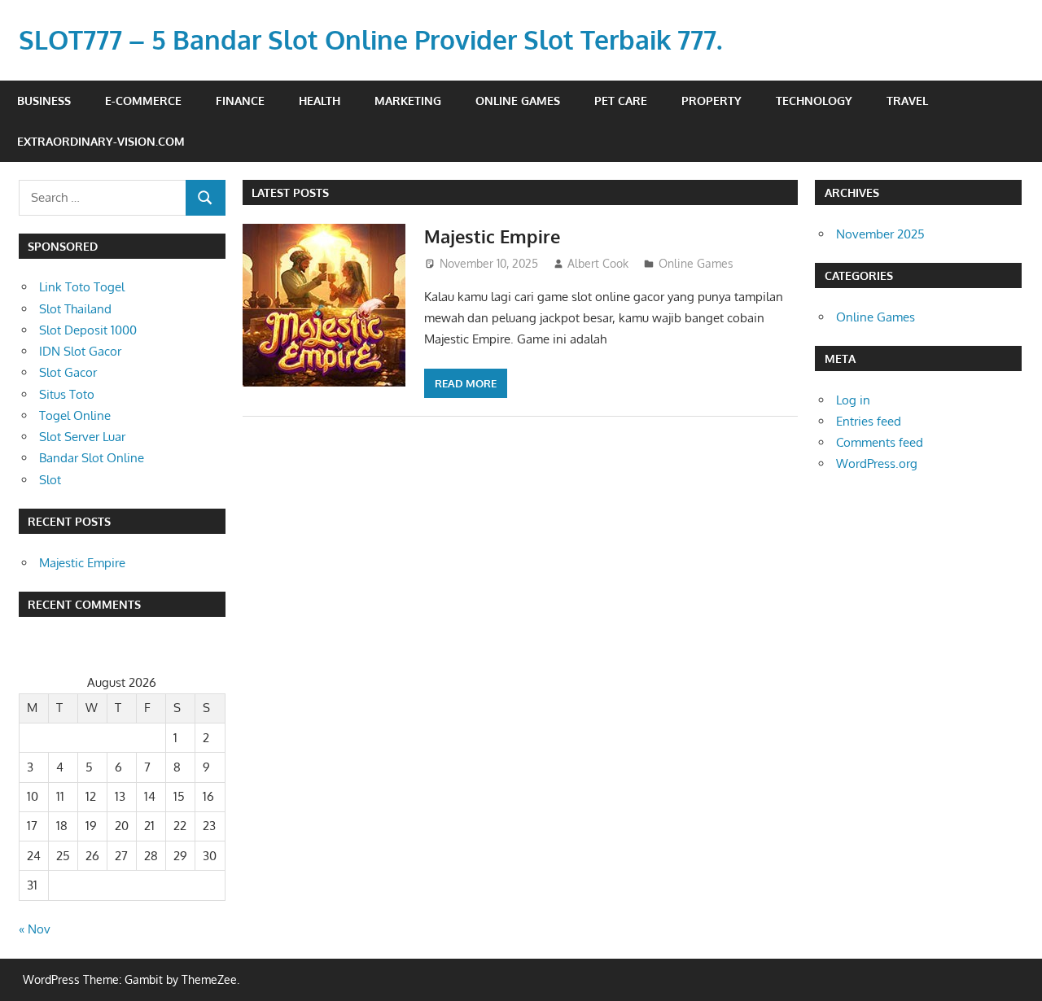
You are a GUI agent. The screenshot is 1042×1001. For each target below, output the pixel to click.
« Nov (34, 929)
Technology (814, 100)
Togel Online (75, 415)
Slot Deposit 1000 (88, 330)
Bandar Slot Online (91, 458)
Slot (50, 479)
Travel (907, 100)
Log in (853, 400)
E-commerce (143, 100)
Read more (466, 383)
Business (44, 100)
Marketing (407, 100)
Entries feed (868, 421)
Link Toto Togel (82, 287)
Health (319, 100)
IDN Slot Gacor (80, 351)
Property (711, 100)
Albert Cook (597, 263)
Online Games (517, 100)
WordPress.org (876, 463)
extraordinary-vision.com (101, 141)
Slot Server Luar (82, 436)
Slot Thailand (75, 309)
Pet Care (620, 100)
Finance (240, 100)
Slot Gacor (68, 372)
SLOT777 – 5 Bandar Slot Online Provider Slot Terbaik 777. (370, 39)
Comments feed (879, 442)
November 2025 (880, 234)
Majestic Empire (492, 236)
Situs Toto (66, 394)
